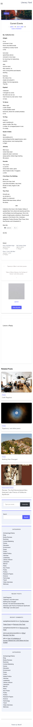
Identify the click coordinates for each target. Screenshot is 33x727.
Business (5, 539)
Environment (6, 547)
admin (12, 27)
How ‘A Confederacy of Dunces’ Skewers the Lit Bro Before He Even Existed (16, 640)
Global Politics (7, 553)
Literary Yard (26, 2)
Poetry (6, 13)
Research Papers (8, 574)
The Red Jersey (24, 621)
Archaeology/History (9, 533)
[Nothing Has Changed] (16, 444)
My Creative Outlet (21, 245)
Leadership (6, 557)
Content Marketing (8, 541)
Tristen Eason (7, 624)
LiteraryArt (6, 562)
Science (5, 576)
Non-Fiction (6, 568)
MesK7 (20, 724)
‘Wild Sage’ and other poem (11, 608)
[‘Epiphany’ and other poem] (16, 413)
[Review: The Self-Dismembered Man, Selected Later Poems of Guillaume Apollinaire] (16, 474)
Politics (5, 572)
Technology (6, 578)
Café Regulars (7, 397)
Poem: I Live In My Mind (9, 251)
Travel (5, 580)
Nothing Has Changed (9, 459)
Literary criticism (7, 559)
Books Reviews (5, 487)
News (4, 566)
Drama (5, 543)
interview (5, 555)
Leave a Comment (16, 28)
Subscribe (25, 504)
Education (6, 545)
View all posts (16, 307)
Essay (5, 549)
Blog (4, 535)
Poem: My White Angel (8, 245)
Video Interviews (8, 582)
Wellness (5, 584)
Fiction (5, 551)
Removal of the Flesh (19, 624)
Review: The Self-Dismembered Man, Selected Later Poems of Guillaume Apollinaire (15, 492)
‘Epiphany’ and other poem (11, 428)
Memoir (5, 564)
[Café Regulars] (16, 382)
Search (5, 514)
